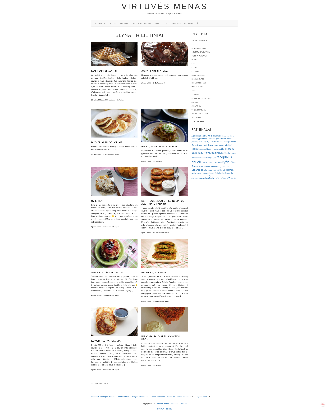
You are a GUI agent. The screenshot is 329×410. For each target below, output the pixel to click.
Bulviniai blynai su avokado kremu (160, 337)
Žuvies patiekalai (222, 177)
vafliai (205, 170)
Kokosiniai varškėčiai (106, 340)
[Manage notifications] (323, 404)
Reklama (183, 403)
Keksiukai (228, 145)
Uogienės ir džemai (199, 114)
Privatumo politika (164, 408)
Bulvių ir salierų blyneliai (160, 146)
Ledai (165, 23)
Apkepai (194, 44)
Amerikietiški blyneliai (107, 272)
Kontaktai (174, 403)
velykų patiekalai (208, 173)
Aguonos (195, 135)
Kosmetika (171, 396)
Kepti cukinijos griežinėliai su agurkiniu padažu (163, 202)
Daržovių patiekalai (199, 138)
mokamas (210, 152)
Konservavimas (197, 75)
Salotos (195, 94)
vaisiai (210, 170)
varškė (219, 170)
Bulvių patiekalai (212, 135)
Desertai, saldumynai (200, 52)
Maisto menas (197, 87)
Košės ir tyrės (197, 79)
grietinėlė (194, 142)
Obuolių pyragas (230, 153)
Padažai (194, 90)
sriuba (213, 166)
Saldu (234, 162)
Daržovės (211, 138)
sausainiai (205, 166)
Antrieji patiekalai (119, 23)
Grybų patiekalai (211, 141)
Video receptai (197, 121)
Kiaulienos (202, 149)
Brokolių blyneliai (154, 272)
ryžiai (226, 161)
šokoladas (203, 178)
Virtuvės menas (165, 6)
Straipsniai (196, 106)
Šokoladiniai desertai (224, 172)
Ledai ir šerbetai (198, 83)
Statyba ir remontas (140, 396)
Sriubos (194, 102)
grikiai (200, 141)
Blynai (201, 136)
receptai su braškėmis (212, 162)
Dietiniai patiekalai (199, 56)
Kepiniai (194, 67)
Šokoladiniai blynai (155, 71)
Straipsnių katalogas (99, 396)
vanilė (214, 170)
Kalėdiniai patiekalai (182, 23)
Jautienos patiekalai (228, 141)
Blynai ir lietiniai (95, 100)
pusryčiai (213, 158)
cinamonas (225, 136)
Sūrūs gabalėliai (221, 167)
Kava (157, 23)
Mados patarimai (183, 396)
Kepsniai (195, 71)
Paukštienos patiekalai (200, 157)
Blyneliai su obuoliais (106, 142)
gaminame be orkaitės (224, 138)
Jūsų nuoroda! (201, 396)
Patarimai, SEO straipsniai (119, 396)
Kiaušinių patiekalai (214, 149)
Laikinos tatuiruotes (157, 396)
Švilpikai (97, 200)
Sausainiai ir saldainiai (108, 100)
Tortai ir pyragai (142, 23)
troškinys (229, 167)
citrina (232, 136)
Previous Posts (101, 383)
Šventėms (194, 178)
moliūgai (220, 152)
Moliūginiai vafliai (104, 71)
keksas (221, 145)
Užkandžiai (100, 23)
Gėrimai (194, 60)
